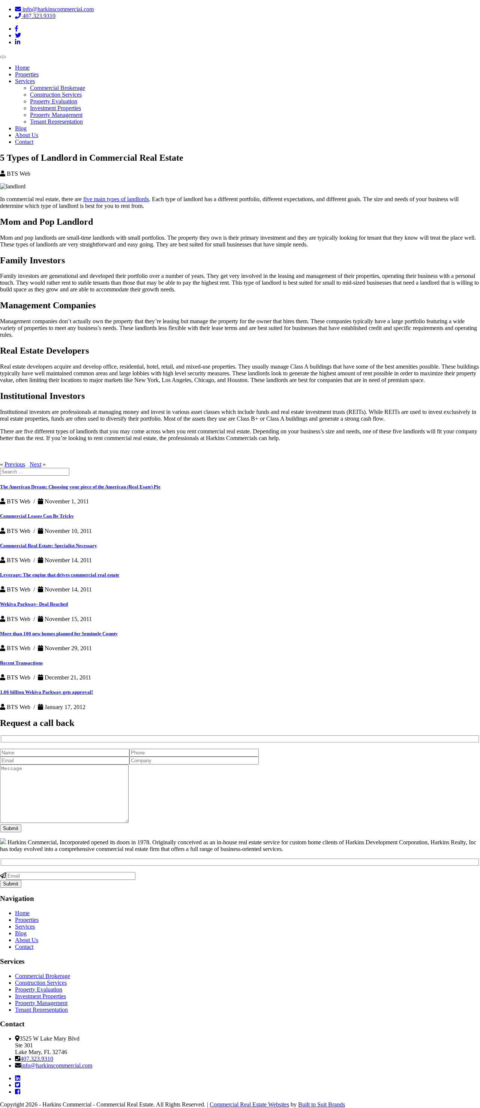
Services (25, 81)
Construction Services (56, 94)
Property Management (56, 115)
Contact (24, 142)
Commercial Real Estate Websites (249, 1104)
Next (35, 464)
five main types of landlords (116, 199)
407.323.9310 (38, 16)
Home (22, 67)
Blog (21, 128)
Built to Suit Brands (321, 1104)
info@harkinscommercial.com (57, 9)
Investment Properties (55, 108)
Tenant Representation (56, 121)
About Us (26, 135)
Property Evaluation (53, 101)
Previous (14, 464)
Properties (27, 74)
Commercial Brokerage (57, 88)
